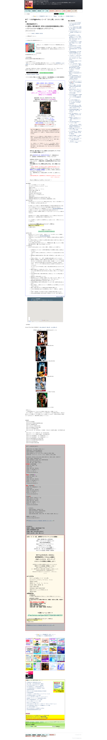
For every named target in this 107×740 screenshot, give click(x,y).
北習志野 (69, 10)
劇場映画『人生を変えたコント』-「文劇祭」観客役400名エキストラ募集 (75, 119)
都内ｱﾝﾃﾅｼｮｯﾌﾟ (59, 10)
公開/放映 (39, 10)
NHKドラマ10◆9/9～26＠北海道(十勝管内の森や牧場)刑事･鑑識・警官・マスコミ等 (75, 86)
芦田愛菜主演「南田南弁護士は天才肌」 (34, 682)
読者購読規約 (58, 726)
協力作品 (41, 33)
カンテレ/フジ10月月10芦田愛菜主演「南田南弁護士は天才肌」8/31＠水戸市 (75, 24)
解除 (35, 726)
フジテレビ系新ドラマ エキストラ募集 (34, 701)
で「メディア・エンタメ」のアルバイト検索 (37, 717)
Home (55, 16)
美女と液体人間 (43, 327)
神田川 (64, 10)
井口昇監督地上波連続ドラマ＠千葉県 (34, 695)
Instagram (33, 74)
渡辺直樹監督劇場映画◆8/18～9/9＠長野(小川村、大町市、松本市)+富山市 (75, 110)
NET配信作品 (40, 719)
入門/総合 (28, 10)
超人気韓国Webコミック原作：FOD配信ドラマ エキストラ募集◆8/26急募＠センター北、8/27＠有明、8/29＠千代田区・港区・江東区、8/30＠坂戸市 (75, 38)
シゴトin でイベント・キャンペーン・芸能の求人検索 (36, 716)
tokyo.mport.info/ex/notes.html (40, 1)
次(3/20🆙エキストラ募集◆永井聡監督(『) (66, 16)
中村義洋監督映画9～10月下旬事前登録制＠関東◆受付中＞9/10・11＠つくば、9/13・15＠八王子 (75, 53)
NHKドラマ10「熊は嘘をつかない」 (33, 702)
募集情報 (34, 10)
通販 (47, 10)
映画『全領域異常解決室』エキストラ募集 (34, 699)
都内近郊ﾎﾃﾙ (52, 10)
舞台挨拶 (35, 719)
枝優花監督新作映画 (30, 689)
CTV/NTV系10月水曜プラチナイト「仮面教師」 (35, 685)
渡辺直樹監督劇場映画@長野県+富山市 (34, 709)
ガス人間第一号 (54, 327)
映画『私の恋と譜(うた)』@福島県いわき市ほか (35, 708)
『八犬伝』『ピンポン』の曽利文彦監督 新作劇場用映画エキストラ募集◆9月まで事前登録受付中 (75, 126)
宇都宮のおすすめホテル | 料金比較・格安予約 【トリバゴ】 (40, 520)
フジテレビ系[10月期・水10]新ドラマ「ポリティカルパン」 (37, 696)
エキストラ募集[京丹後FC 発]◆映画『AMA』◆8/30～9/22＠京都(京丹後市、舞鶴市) (75, 28)
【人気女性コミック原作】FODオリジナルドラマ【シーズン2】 (38, 693)
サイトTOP (74, 10)
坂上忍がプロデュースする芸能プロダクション (38, 715)
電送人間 (48, 327)
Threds (37, 74)
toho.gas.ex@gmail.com (58, 208)
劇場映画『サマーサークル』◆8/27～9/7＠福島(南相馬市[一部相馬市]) (75, 73)
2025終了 (33, 33)
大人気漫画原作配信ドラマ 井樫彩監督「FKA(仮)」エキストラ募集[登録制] (75, 43)
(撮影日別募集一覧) (33, 680)
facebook (29, 74)
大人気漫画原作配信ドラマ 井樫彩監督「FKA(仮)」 (36, 688)
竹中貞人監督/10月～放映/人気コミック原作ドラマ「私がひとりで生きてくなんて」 (42, 703)
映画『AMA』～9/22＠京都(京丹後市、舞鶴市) (35, 683)
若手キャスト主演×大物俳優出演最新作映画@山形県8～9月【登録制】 (75, 48)
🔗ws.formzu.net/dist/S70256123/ (46, 231)
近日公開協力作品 (29, 719)
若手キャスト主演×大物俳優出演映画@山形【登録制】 (37, 691)
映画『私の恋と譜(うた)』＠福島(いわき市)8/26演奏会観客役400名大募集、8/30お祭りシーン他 (75, 106)
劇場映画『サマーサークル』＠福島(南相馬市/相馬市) (36, 698)
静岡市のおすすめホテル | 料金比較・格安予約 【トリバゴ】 (40, 625)
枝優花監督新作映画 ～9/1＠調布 (75, 45)
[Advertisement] (75, 164)
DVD (45, 719)
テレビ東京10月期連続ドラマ (32, 706)
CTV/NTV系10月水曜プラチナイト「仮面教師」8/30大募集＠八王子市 (75, 32)
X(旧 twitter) (32, 721)
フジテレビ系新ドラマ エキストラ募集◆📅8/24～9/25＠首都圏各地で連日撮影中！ (75, 82)
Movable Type (79, 738)
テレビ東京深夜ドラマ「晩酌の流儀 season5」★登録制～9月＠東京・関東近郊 (75, 132)
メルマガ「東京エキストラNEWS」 (46, 72)
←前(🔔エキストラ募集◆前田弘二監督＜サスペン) (42, 16)
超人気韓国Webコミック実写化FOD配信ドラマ (35, 686)
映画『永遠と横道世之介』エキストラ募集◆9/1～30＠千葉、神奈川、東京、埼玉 (75, 115)
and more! (28, 713)
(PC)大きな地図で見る (60, 296)
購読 (32, 726)
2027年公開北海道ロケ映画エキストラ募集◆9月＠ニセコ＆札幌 (38, 705)
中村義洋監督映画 (30, 692)
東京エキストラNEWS (30, 724)
